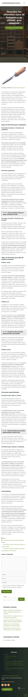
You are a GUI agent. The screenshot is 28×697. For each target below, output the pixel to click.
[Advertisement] (14, 44)
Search (5, 596)
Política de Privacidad (10, 656)
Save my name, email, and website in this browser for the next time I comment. (13, 586)
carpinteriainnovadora (11, 3)
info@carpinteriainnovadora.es (8, 681)
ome (7, 654)
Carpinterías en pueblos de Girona (13, 663)
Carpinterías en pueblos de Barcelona (14, 661)
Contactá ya (7, 689)
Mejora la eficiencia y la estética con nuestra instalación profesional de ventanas (12, 612)
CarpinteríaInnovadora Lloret (10, 675)
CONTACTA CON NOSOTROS (14, 27)
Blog (4, 538)
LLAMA (3, 679)
